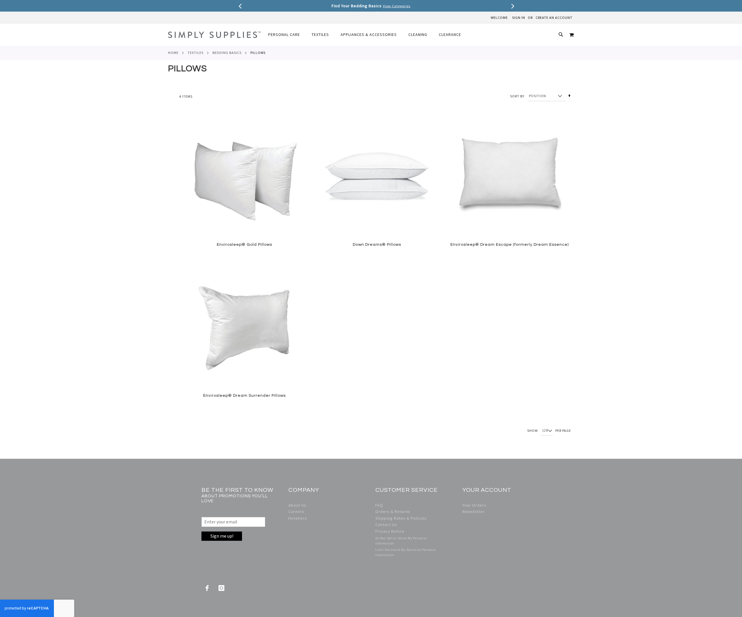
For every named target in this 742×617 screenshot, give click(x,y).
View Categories (396, 6)
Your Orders (474, 505)
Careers (296, 511)
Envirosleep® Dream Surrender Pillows (244, 396)
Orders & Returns (392, 511)
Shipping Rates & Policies (401, 518)
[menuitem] (287, 35)
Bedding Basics (226, 52)
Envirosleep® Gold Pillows (244, 245)
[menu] (367, 35)
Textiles (195, 52)
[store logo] (214, 34)
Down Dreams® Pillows (377, 245)
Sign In (518, 17)
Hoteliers (297, 518)
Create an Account (554, 17)
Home (173, 52)
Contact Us (386, 524)
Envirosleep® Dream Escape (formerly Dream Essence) (509, 245)
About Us (297, 505)
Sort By (517, 96)
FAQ (379, 505)
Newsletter (473, 511)
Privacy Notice (389, 531)
